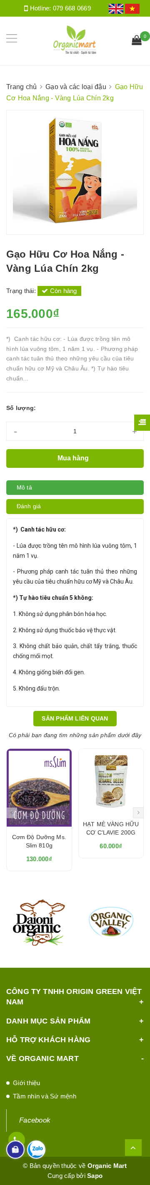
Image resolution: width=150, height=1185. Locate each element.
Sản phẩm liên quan (75, 718)
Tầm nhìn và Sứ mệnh (44, 1096)
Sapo (94, 1175)
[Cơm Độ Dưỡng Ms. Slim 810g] (39, 788)
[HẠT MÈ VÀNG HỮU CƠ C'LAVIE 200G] (111, 781)
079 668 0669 (72, 8)
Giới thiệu (26, 1082)
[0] (137, 41)
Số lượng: (21, 408)
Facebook (34, 1120)
